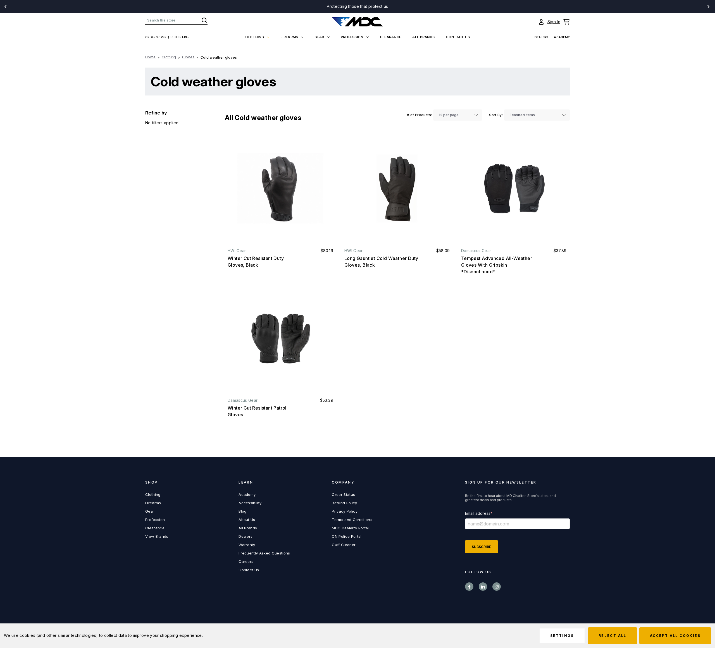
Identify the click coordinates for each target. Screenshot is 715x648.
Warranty (247, 544)
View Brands (156, 536)
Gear (319, 37)
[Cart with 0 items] (566, 22)
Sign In (553, 21)
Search (204, 20)
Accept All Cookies (675, 635)
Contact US (458, 37)
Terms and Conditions (352, 519)
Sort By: (496, 115)
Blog (242, 511)
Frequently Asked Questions (264, 553)
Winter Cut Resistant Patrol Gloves (257, 411)
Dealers (542, 37)
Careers (246, 561)
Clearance (390, 37)
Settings (562, 635)
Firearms (289, 37)
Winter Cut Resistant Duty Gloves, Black (256, 261)
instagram (496, 586)
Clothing (254, 37)
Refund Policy (344, 503)
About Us (247, 519)
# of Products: (419, 115)
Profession (352, 37)
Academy (562, 37)
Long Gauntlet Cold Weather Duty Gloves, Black (381, 261)
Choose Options (280, 188)
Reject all (612, 635)
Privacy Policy (345, 511)
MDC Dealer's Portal (350, 528)
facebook (469, 586)
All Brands (423, 37)
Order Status (343, 494)
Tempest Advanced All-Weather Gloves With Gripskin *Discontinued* (496, 264)
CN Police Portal (346, 536)
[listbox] (457, 115)
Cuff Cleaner (344, 544)
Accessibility (250, 503)
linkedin (483, 586)
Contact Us (249, 570)
